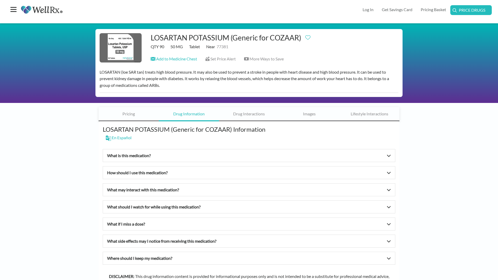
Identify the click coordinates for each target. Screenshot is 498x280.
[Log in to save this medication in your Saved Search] (307, 36)
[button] (174, 58)
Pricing (128, 113)
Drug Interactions (249, 113)
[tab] (129, 114)
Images (309, 113)
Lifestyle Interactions (369, 113)
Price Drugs (472, 10)
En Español (121, 137)
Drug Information (189, 113)
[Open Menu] (13, 10)
